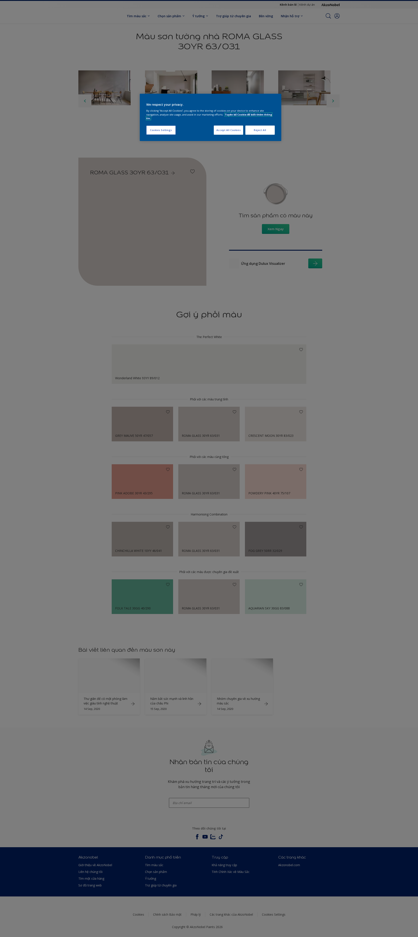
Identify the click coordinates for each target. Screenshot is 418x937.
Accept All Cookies (228, 130)
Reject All (260, 130)
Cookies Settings (161, 130)
